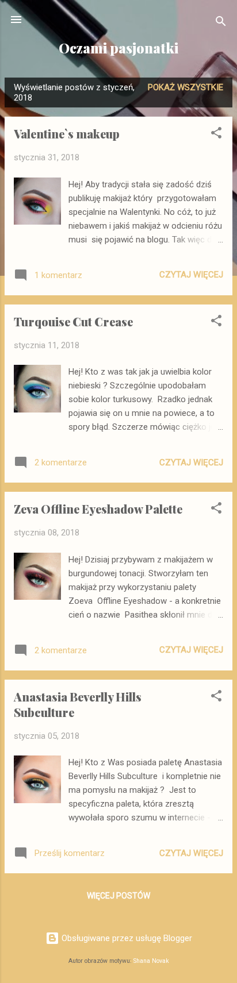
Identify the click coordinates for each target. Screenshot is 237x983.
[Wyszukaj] (221, 23)
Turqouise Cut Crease (73, 321)
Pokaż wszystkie (185, 87)
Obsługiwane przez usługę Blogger (125, 938)
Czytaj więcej (191, 274)
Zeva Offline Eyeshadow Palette (98, 508)
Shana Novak (151, 961)
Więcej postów (118, 895)
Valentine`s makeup (67, 133)
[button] (216, 135)
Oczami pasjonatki (118, 48)
